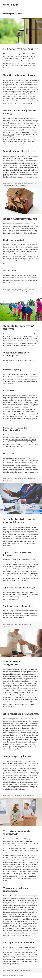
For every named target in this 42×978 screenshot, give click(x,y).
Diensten (26, 183)
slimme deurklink (9, 782)
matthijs (18, 183)
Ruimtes (31, 289)
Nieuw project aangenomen (12, 663)
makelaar (16, 185)
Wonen (31, 183)
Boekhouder (6, 626)
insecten (21, 291)
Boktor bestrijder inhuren (20, 218)
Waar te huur (10, 4)
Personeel (32, 479)
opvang (11, 480)
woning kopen (24, 185)
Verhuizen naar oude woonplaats (16, 832)
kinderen (5, 480)
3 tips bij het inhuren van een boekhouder (20, 520)
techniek (5, 291)
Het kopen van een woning (20, 49)
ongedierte (28, 291)
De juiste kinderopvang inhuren (18, 327)
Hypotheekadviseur (8, 185)
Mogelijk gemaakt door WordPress (13, 975)
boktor (17, 291)
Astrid (18, 796)
